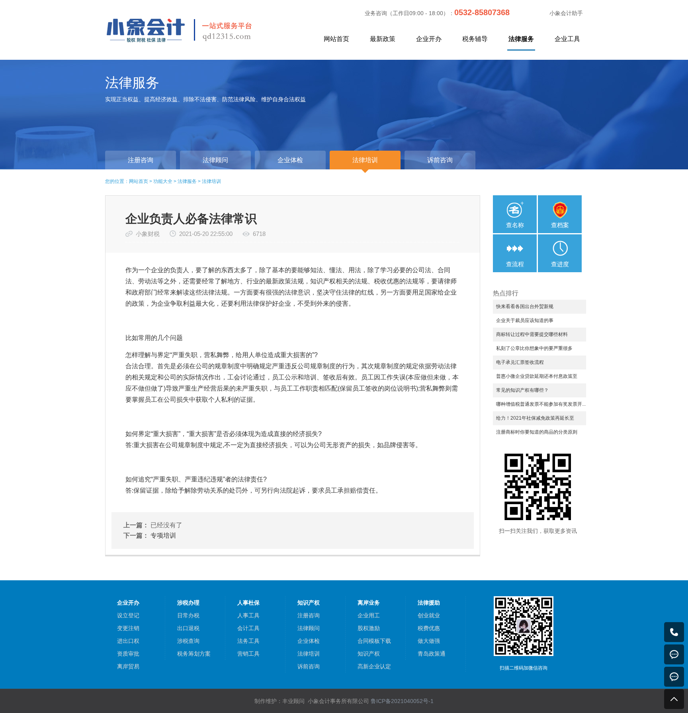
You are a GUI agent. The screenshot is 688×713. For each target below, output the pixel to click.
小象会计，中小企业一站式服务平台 (197, 29)
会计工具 (248, 628)
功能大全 (162, 181)
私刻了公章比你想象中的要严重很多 (534, 348)
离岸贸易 (128, 666)
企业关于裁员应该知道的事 (524, 320)
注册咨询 (308, 615)
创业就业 (429, 615)
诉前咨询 (308, 666)
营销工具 (248, 653)
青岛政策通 (432, 653)
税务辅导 (475, 38)
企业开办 (429, 38)
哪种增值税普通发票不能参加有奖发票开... (541, 404)
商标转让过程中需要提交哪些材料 (532, 334)
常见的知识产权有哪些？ (522, 390)
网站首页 (336, 38)
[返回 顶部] (674, 699)
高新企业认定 (374, 666)
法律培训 (211, 181)
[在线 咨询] (674, 654)
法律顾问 (308, 628)
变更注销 (128, 628)
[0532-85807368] (674, 632)
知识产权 (369, 653)
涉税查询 (188, 641)
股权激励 (369, 628)
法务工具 (248, 641)
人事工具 (248, 615)
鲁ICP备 (402, 701)
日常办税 (188, 615)
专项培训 (163, 535)
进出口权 (128, 641)
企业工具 (567, 38)
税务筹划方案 (194, 653)
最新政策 (382, 38)
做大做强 (429, 641)
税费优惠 (429, 628)
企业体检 (308, 641)
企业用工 (369, 615)
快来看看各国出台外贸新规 (524, 306)
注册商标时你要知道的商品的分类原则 (536, 432)
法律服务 (521, 38)
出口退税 (188, 628)
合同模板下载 (374, 641)
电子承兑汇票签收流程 (520, 362)
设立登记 (128, 615)
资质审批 (128, 653)
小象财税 (148, 233)
